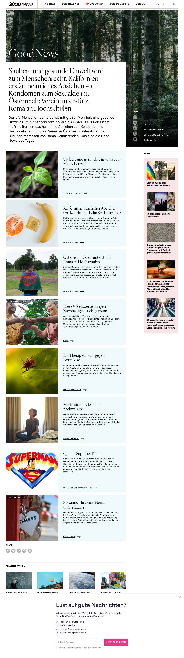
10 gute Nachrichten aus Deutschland (158, 215)
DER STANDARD (71, 242)
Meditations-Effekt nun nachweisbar (82, 406)
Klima (148, 134)
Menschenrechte (161, 134)
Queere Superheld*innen (83, 453)
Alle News (49, 3)
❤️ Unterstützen (94, 3)
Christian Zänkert (156, 129)
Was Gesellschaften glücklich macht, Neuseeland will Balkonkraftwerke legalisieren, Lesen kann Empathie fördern (161, 324)
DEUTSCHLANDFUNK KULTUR (77, 487)
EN (163, 4)
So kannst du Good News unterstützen (83, 504)
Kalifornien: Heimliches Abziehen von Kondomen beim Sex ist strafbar (92, 210)
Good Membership (119, 3)
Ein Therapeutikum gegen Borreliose (84, 357)
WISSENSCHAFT (71, 438)
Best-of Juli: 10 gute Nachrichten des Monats (158, 184)
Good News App (70, 3)
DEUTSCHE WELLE (72, 389)
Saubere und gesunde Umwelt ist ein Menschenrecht (91, 161)
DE (158, 4)
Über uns (140, 3)
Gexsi (65, 340)
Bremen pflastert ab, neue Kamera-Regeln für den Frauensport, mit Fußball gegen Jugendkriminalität (159, 249)
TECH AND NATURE (72, 193)
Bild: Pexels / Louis (150, 140)
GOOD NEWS (69, 536)
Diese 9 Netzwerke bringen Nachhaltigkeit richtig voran (85, 308)
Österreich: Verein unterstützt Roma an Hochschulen (87, 259)
